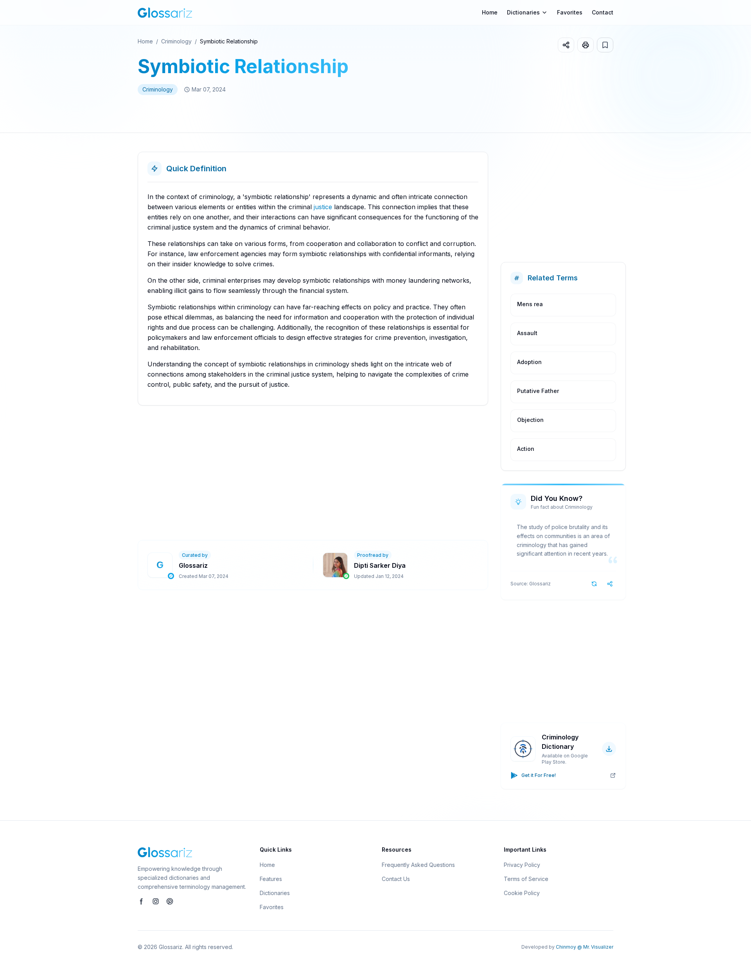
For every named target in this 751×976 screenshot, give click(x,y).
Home (490, 12)
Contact (602, 12)
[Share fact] (610, 584)
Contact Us (396, 879)
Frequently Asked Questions (418, 864)
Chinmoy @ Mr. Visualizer (584, 947)
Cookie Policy (522, 893)
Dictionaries (275, 893)
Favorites (569, 12)
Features (271, 879)
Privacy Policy (522, 864)
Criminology (176, 41)
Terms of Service (526, 879)
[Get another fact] (594, 584)
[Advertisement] (372, 472)
